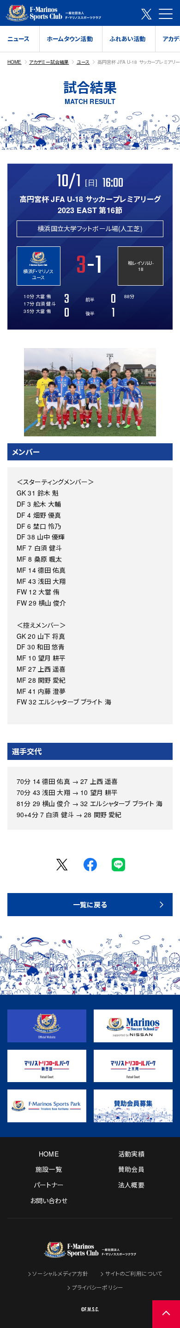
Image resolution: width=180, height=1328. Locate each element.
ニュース (18, 38)
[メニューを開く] (166, 14)
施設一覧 (49, 1169)
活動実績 (131, 1153)
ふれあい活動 (127, 38)
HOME (14, 62)
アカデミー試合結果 (49, 62)
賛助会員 (131, 1169)
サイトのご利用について (134, 1273)
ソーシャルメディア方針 (60, 1273)
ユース (83, 62)
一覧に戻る (90, 905)
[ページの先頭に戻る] (166, 1314)
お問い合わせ (49, 1200)
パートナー (49, 1184)
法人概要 (131, 1184)
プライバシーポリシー (97, 1287)
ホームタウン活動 (70, 38)
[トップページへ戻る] (90, 1251)
